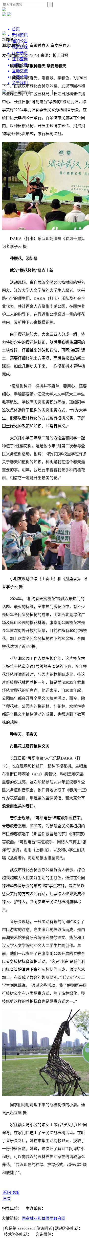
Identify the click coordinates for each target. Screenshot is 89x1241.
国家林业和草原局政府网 (43, 1218)
